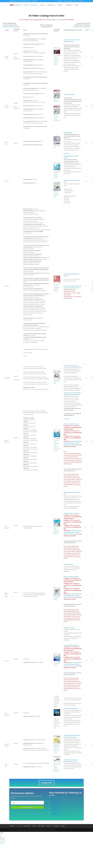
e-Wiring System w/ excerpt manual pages (57, 118)
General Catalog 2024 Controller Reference (56, 288)
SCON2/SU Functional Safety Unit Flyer (56, 194)
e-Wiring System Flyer (56, 100)
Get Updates (59, 1)
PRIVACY (77, 5)
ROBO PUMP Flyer (56, 146)
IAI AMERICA (68, 5)
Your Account (81, 1)
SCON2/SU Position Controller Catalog (56, 175)
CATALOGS (25, 5)
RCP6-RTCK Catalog (56, 598)
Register (71, 1)
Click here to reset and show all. (11, 26)
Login (75, 1)
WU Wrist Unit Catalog (57, 664)
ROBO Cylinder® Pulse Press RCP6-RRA (56, 531)
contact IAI (58, 19)
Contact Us (66, 1)
